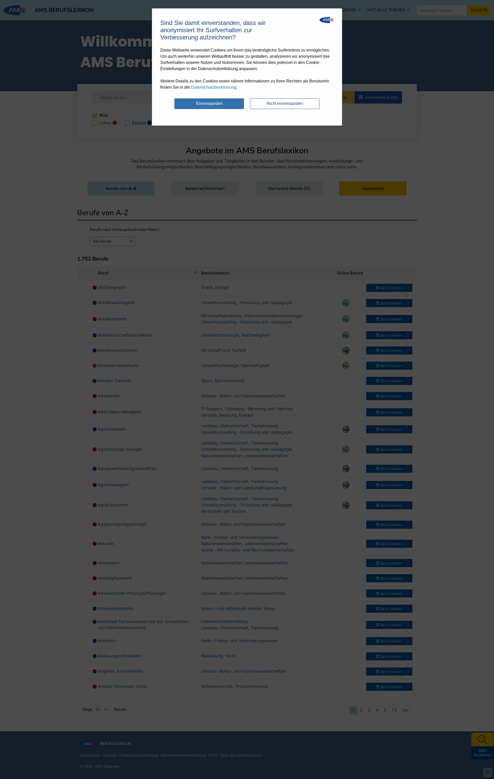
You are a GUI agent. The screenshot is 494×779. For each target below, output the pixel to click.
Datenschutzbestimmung (213, 87)
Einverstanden (209, 103)
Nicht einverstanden (285, 103)
